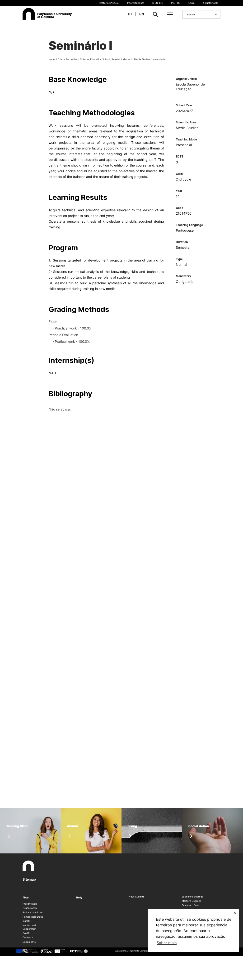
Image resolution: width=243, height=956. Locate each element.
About (26, 897)
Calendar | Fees (190, 905)
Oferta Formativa (68, 59)
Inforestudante (135, 2)
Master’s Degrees (191, 900)
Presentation (30, 903)
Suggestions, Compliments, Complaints (132, 951)
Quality (27, 921)
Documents (29, 941)
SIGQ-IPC (157, 2)
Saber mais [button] (167, 942)
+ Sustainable (210, 2)
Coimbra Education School (95, 59)
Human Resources (33, 916)
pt (130, 14)
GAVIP (26, 933)
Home (52, 59)
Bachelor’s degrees (192, 896)
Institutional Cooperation (29, 927)
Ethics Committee (32, 912)
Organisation (30, 907)
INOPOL (175, 2)
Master (116, 59)
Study (79, 897)
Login (191, 2)
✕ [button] (234, 913)
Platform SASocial (109, 2)
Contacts (28, 937)
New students (136, 896)
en (141, 14)
